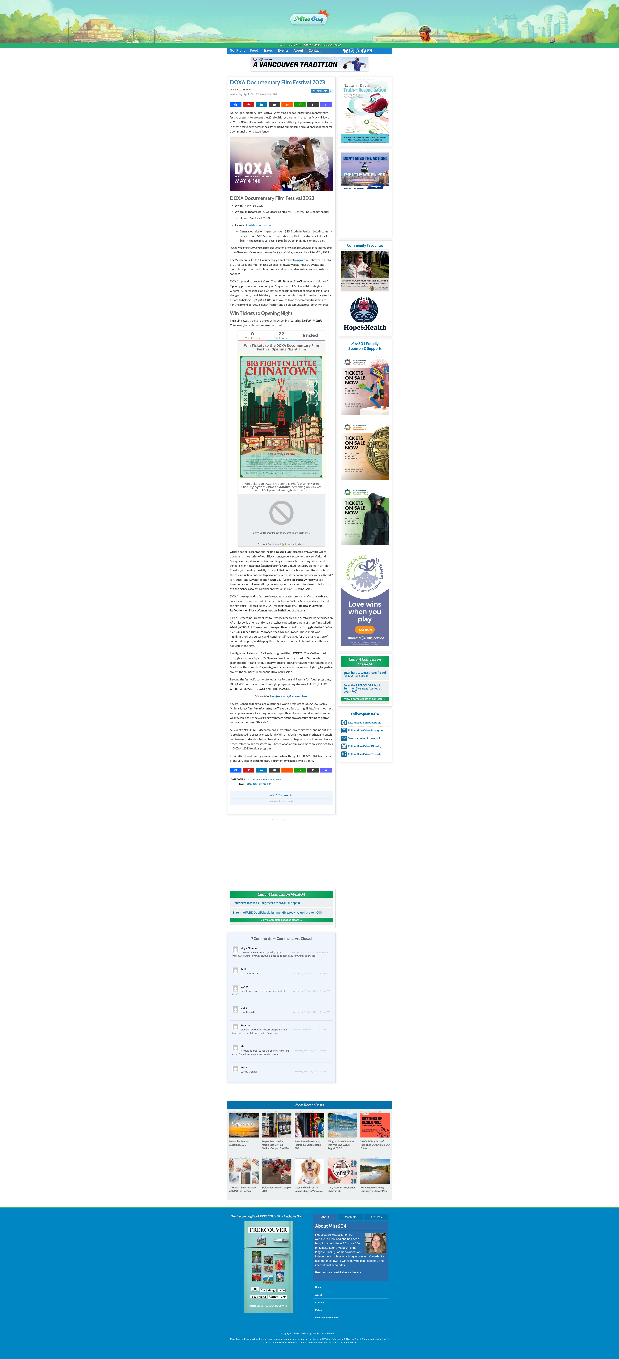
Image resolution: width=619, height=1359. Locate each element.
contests (255, 779)
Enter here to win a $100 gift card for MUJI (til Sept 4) (266, 903)
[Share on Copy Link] (313, 104)
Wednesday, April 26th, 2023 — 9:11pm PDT (311, 1012)
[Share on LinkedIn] (261, 104)
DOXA (255, 783)
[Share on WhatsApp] (300, 104)
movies (265, 779)
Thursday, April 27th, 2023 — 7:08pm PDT (312, 1050)
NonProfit (237, 50)
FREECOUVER (312, 45)
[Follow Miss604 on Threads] (357, 51)
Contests (350, 1217)
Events (283, 50)
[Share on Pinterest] (248, 104)
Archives (376, 1217)
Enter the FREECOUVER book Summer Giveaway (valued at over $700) (277, 912)
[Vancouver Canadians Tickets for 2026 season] (309, 64)
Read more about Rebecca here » (338, 1272)
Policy (318, 1310)
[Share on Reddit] (287, 104)
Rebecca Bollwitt (242, 89)
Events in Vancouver (326, 1317)
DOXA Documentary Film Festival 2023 (277, 82)
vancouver (275, 779)
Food (254, 50)
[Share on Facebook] (235, 104)
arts (249, 783)
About (298, 50)
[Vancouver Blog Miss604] (309, 18)
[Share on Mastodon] (326, 104)
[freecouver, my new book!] (268, 1312)
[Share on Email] (274, 104)
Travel (268, 50)
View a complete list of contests (280, 920)
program (299, 260)
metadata (282, 776)
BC (248, 779)
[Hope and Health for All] (365, 315)
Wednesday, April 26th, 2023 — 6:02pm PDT (311, 991)
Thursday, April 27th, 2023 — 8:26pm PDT (312, 1071)
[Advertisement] (281, 852)
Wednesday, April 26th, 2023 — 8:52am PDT (253, 94)
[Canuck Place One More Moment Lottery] (365, 598)
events (262, 783)
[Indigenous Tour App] (365, 271)
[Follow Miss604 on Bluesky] (345, 51)
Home (318, 1287)
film (269, 783)
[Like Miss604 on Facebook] (363, 51)
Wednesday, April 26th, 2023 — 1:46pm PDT (311, 973)
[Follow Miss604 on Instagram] (351, 51)
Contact (315, 50)
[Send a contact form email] (369, 51)
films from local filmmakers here (289, 696)
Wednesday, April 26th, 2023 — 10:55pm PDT (311, 1029)
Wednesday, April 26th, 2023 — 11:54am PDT (311, 952)
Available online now (258, 225)
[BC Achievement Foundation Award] (365, 384)
